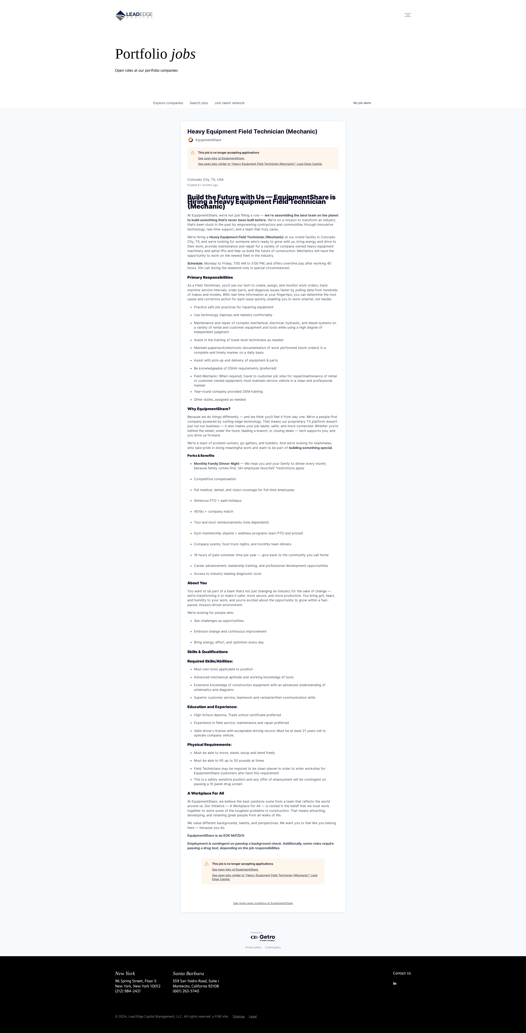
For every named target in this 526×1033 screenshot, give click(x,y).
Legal (253, 1016)
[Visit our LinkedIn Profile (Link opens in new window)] (402, 983)
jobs (199, 103)
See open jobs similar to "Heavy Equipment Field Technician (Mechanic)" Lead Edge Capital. (260, 164)
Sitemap (239, 1016)
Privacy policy (253, 947)
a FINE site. (220, 1016)
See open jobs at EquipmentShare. (221, 158)
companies (168, 103)
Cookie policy (273, 947)
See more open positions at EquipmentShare (263, 903)
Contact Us (402, 973)
